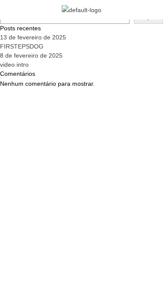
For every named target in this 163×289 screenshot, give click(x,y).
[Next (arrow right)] (148, 144)
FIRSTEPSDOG (21, 46)
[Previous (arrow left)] (15, 144)
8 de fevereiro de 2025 (31, 55)
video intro (14, 64)
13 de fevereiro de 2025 (33, 37)
